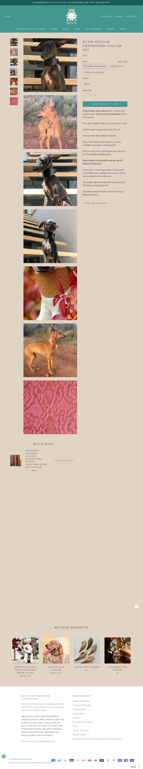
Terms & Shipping (82, 705)
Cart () (132, 16)
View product (64, 461)
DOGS (66, 29)
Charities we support (83, 722)
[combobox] (135, 767)
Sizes (75, 726)
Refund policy (80, 734)
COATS (111, 29)
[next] (136, 654)
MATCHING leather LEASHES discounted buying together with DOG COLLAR (36, 458)
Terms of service (81, 730)
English (133, 767)
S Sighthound (116, 66)
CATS (77, 29)
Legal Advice (79, 714)
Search (119, 16)
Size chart (122, 61)
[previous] (6, 654)
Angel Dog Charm (87, 667)
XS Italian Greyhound (94, 66)
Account (106, 16)
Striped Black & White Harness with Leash (25, 670)
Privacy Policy (79, 709)
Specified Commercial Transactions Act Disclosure (97, 739)
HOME (54, 29)
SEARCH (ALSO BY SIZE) (31, 29)
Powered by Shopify (41, 763)
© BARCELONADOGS (20, 759)
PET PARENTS (93, 29)
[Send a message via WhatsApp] (3, 756)
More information (95, 203)
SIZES (123, 29)
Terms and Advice (81, 701)
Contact (76, 718)
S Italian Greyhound (94, 72)
